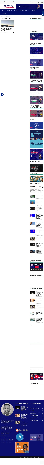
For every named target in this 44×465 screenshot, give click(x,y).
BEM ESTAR (16, 10)
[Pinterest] (38, 3)
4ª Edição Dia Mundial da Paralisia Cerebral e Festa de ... (39, 196)
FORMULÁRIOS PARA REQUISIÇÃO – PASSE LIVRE (39, 313)
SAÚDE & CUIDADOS (34, 420)
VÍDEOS (20, 1)
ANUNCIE (27, 1)
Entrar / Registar (12, 1)
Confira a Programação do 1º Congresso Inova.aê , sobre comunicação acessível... (39, 224)
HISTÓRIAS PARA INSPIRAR (5, 26)
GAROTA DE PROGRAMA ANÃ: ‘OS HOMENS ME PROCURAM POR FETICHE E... (39, 293)
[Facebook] (31, 3)
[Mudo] (40, 269)
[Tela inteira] (41, 269)
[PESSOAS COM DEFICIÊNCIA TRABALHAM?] (36, 179)
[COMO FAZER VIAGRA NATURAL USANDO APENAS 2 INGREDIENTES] (32, 300)
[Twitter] (41, 3)
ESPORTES (32, 410)
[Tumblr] (39, 3)
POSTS (3, 10)
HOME (17, 1)
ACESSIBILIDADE (9, 10)
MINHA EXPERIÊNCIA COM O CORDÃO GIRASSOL (39, 238)
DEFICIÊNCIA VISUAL (34, 417)
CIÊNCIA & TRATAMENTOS (24, 10)
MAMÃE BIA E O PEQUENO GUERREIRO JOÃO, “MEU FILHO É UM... (6, 29)
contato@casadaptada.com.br (6, 436)
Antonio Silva (32, 186)
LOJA (30, 1)
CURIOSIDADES (33, 413)
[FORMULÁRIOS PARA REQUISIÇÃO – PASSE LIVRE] (32, 313)
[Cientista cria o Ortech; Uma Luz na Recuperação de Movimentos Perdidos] (32, 244)
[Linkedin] (35, 3)
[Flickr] (32, 3)
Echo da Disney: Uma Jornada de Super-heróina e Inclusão (39, 251)
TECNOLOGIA (4, 13)
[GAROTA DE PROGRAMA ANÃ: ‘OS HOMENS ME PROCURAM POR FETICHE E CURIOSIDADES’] (32, 292)
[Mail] (36, 3)
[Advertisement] (36, 334)
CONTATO (33, 1)
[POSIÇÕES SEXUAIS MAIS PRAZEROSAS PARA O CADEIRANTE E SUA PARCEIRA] (32, 306)
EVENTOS (32, 418)
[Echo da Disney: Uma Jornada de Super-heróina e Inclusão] (32, 251)
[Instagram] (34, 3)
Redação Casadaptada (5, 32)
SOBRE (24, 1)
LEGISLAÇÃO (33, 10)
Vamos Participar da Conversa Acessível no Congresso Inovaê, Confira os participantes (39, 216)
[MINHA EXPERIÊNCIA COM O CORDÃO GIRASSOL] (32, 238)
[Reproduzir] (31, 269)
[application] (36, 267)
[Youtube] (42, 3)
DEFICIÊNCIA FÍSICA (34, 415)
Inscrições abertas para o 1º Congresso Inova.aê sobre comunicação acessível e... (39, 232)
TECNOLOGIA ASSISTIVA (34, 408)
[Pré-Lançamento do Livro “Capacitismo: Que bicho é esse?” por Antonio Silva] (32, 202)
